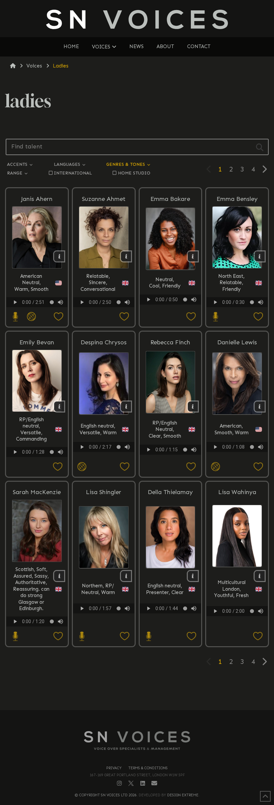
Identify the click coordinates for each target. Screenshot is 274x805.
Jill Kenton (204, 462)
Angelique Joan (204, 462)
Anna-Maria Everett (204, 463)
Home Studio (134, 173)
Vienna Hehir (204, 462)
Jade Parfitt (204, 462)
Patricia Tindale (204, 463)
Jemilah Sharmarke (204, 463)
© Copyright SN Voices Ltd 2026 (106, 795)
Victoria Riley (204, 463)
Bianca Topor (204, 463)
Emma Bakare (170, 199)
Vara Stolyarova (204, 462)
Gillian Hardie (204, 463)
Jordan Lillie (204, 463)
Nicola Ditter (204, 463)
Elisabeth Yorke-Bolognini (204, 462)
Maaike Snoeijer (204, 463)
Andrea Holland (204, 463)
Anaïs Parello (204, 462)
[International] (31, 317)
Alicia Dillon (204, 463)
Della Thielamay (170, 492)
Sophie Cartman (204, 463)
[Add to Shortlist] (52, 317)
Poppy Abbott (204, 463)
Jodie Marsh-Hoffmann (204, 463)
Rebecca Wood (204, 463)
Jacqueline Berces (204, 462)
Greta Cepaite (204, 463)
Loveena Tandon (204, 463)
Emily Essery (204, 463)
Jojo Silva (204, 462)
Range (15, 173)
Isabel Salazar (204, 462)
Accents (18, 164)
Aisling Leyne (204, 463)
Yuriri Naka (204, 463)
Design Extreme (182, 795)
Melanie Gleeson (204, 463)
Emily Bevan (36, 342)
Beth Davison (204, 463)
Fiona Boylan (204, 463)
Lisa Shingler (103, 492)
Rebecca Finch (170, 342)
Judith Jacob (204, 463)
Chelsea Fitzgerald (204, 463)
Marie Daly (204, 463)
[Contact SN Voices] (154, 783)
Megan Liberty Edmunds (204, 463)
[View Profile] (204, 544)
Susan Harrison (204, 463)
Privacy (114, 768)
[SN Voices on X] (131, 783)
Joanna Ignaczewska (204, 463)
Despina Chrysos (104, 342)
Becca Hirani (204, 463)
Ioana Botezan (204, 463)
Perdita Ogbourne (204, 462)
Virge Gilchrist (204, 463)
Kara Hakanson (204, 463)
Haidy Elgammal (204, 463)
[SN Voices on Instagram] (119, 783)
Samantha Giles (204, 463)
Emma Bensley (237, 199)
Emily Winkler (204, 463)
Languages (68, 164)
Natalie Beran (204, 463)
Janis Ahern (36, 199)
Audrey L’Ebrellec (204, 462)
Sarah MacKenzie (37, 492)
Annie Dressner (204, 463)
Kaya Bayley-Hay (204, 463)
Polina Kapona (204, 463)
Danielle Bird (204, 463)
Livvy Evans (204, 463)
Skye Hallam (204, 463)
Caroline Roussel (204, 462)
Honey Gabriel (204, 463)
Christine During (204, 463)
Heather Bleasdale (204, 463)
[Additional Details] (59, 256)
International (73, 173)
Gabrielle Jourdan (204, 463)
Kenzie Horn (204, 463)
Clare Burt (204, 463)
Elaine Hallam (204, 462)
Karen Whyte (204, 463)
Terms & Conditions (148, 768)
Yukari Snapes (204, 463)
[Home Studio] (15, 317)
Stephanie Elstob (204, 463)
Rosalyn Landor (204, 463)
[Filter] (260, 147)
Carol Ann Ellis (204, 463)
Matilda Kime (204, 462)
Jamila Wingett (204, 463)
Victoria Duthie (204, 462)
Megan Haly (204, 463)
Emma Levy (204, 463)
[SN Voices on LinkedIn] (142, 783)
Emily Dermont (204, 463)
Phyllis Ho (204, 462)
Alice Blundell (204, 463)
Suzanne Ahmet (104, 199)
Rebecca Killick (204, 463)
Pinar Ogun (204, 463)
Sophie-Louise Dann (204, 463)
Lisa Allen (204, 463)
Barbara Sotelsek (204, 463)
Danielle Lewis (237, 342)
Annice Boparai (204, 463)
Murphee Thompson (204, 463)
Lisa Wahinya (237, 492)
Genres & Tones (126, 164)
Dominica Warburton (204, 463)
